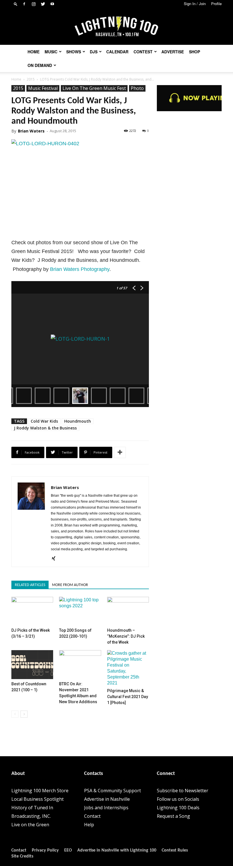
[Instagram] (33, 4)
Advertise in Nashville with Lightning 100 (116, 850)
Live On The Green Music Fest (94, 88)
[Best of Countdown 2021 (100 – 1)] (32, 664)
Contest (143, 51)
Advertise (172, 51)
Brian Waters (31, 131)
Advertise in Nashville (107, 799)
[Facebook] (24, 4)
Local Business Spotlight (37, 799)
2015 (31, 79)
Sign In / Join (195, 3)
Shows (73, 51)
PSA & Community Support (112, 790)
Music (51, 51)
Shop (194, 51)
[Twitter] (43, 4)
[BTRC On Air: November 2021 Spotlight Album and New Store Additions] (80, 664)
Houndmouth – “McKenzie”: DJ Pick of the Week (126, 636)
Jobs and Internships (106, 807)
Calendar (117, 51)
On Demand (40, 65)
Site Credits (22, 856)
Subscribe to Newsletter (182, 790)
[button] (15, 4)
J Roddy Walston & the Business (45, 428)
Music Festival (43, 88)
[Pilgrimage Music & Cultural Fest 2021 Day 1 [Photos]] (128, 668)
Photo (137, 88)
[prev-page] (14, 714)
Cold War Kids (44, 421)
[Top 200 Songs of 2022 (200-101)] (80, 611)
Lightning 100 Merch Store (39, 790)
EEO (68, 850)
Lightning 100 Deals (178, 807)
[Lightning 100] (116, 26)
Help (89, 824)
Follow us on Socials (178, 799)
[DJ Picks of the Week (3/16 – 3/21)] (32, 611)
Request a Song (173, 816)
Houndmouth (77, 421)
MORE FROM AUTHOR (70, 585)
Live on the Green (30, 824)
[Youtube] (52, 4)
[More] (120, 452)
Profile (216, 3)
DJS (93, 51)
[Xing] (55, 558)
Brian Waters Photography (79, 269)
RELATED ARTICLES (30, 585)
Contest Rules (175, 850)
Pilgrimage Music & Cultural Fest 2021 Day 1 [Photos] (127, 696)
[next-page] (24, 714)
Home (33, 51)
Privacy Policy (45, 850)
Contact (92, 816)
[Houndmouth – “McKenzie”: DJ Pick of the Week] (128, 611)
